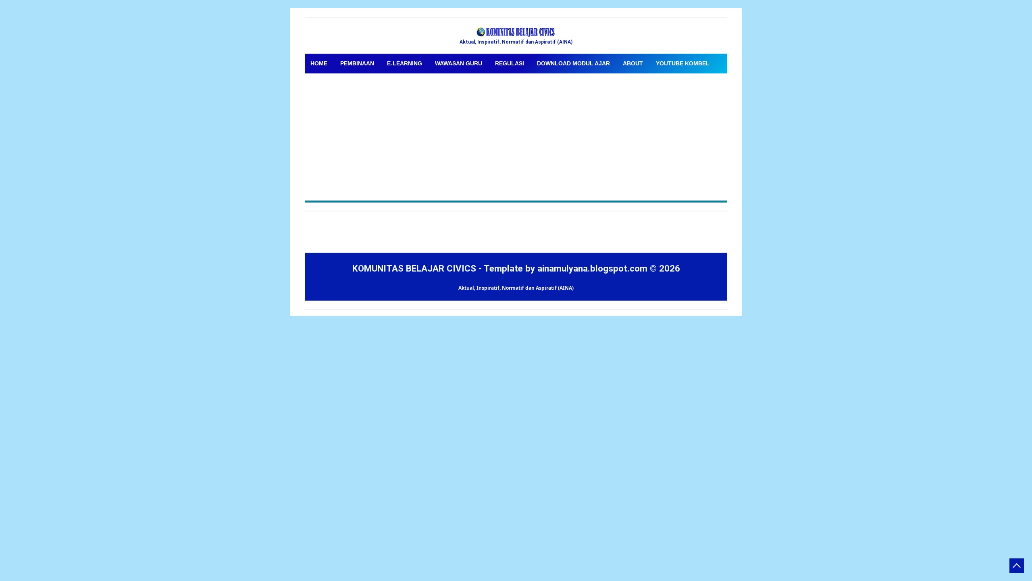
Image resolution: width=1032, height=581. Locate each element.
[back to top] (1016, 565)
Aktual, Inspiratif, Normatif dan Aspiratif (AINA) (516, 287)
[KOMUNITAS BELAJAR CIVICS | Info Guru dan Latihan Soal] (516, 32)
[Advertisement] (516, 133)
